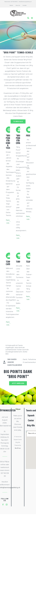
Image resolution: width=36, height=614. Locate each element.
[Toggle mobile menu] (32, 18)
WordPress (18, 448)
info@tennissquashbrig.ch (25, 1)
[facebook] (3, 504)
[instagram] (6, 504)
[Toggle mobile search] (28, 18)
